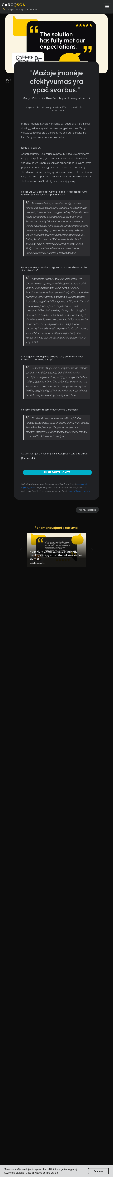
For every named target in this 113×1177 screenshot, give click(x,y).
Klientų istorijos (87, 509)
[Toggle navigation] (107, 6)
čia (56, 1173)
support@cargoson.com (79, 491)
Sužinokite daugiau (14, 1173)
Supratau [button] (98, 1171)
